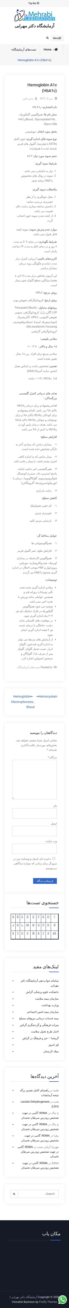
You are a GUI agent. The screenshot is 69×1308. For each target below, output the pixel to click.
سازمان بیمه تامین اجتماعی (43, 1012)
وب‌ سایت (51, 841)
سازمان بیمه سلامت (47, 999)
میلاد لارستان (51, 1051)
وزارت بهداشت (50, 1005)
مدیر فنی (28, 98)
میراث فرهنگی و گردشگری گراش (39, 1025)
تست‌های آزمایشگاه (24, 49)
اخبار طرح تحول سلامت (45, 1031)
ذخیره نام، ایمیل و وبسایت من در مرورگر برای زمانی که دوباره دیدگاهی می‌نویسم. (35, 863)
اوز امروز (53, 1045)
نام (55, 806)
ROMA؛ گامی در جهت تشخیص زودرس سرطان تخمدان (38, 1151)
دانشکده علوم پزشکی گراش (42, 992)
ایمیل (54, 823)
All (54, 933)
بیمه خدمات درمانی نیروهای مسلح (39, 1018)
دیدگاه (52, 757)
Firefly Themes (48, 1302)
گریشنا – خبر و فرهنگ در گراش (40, 1038)
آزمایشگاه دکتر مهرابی (34, 26)
